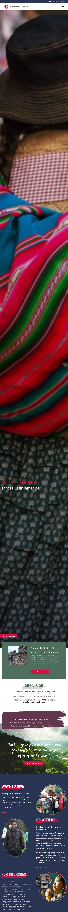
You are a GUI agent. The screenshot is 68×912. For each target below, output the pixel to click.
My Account (60, 1)
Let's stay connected (9, 636)
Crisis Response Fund (40, 672)
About (49, 1)
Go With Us (40, 867)
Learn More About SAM (34, 763)
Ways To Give (6, 812)
